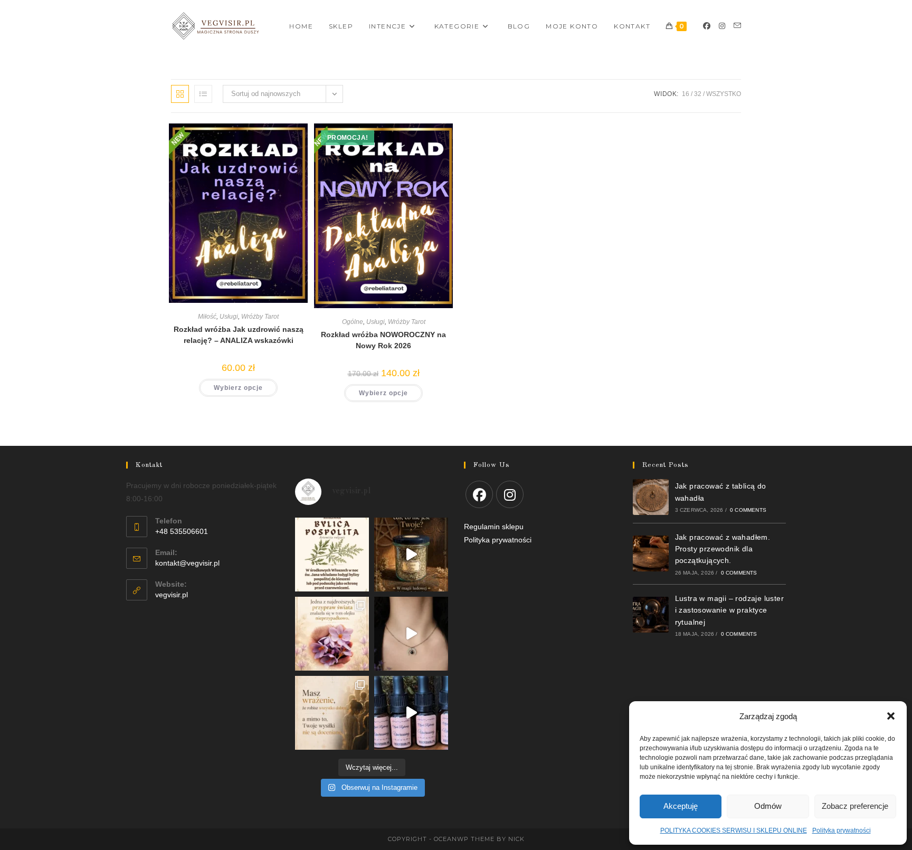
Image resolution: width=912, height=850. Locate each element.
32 (697, 94)
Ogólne (352, 322)
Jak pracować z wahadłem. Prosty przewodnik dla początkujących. (723, 549)
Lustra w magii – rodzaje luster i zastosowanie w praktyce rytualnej (729, 610)
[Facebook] (707, 26)
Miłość (207, 316)
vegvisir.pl (171, 594)
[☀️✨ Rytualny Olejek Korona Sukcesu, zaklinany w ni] (332, 713)
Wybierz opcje (238, 387)
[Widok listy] (203, 94)
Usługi (229, 316)
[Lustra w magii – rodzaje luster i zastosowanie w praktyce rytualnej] (651, 615)
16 (685, 94)
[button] (891, 716)
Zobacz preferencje (855, 805)
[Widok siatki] (180, 94)
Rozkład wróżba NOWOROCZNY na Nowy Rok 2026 (383, 340)
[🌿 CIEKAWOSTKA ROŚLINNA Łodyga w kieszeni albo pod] (332, 554)
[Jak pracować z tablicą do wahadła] (651, 497)
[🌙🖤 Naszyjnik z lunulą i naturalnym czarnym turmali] (411, 634)
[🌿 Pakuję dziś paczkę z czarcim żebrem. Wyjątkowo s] (411, 554)
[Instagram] (722, 26)
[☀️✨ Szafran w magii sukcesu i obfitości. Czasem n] (332, 634)
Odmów (768, 805)
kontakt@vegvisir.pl (187, 563)
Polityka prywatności (841, 830)
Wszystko (723, 94)
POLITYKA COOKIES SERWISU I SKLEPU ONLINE (733, 830)
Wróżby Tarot (260, 316)
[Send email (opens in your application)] (737, 26)
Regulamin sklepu (494, 526)
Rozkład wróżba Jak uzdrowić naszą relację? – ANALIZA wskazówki (238, 335)
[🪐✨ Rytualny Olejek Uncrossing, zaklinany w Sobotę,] (411, 713)
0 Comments (748, 510)
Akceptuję (680, 805)
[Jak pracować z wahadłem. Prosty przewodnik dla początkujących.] (651, 553)
